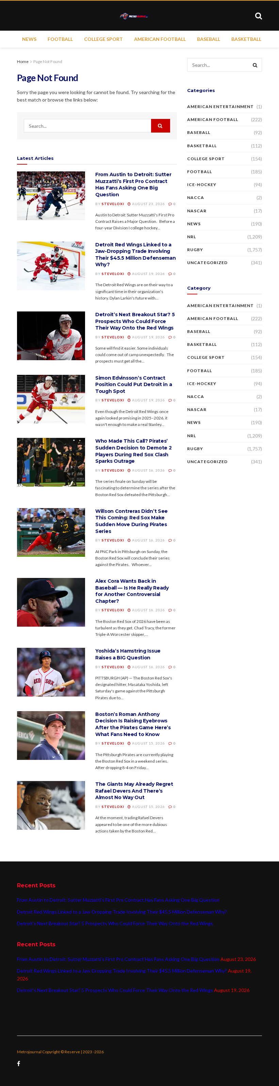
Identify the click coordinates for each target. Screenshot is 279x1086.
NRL (191, 236)
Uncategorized (207, 262)
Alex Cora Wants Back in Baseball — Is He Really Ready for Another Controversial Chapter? (132, 591)
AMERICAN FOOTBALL (160, 39)
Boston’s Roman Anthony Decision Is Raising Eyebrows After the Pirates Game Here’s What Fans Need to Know (133, 724)
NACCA (195, 197)
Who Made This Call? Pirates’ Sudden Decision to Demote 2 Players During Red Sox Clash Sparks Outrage (133, 451)
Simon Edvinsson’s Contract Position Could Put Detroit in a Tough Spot (133, 384)
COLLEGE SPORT (103, 39)
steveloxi (113, 204)
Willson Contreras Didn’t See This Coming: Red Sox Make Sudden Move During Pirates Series (131, 521)
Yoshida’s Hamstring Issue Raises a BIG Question (128, 654)
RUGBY (195, 249)
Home (23, 61)
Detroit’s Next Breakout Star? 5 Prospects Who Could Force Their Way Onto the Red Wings (135, 321)
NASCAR (197, 210)
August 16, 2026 (148, 470)
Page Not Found (47, 61)
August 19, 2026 (148, 274)
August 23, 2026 (148, 204)
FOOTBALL (60, 39)
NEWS (29, 39)
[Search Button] (160, 126)
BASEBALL (208, 39)
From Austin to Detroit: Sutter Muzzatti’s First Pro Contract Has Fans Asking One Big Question (133, 184)
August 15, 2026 (148, 743)
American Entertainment (220, 106)
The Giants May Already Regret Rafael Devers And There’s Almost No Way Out (134, 790)
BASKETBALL (246, 39)
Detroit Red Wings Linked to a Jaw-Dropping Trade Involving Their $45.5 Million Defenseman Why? (135, 255)
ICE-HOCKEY (201, 184)
